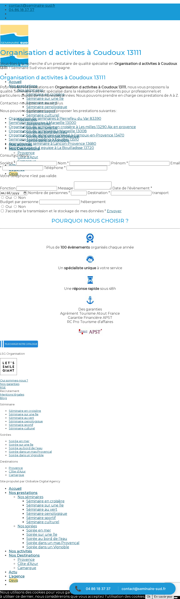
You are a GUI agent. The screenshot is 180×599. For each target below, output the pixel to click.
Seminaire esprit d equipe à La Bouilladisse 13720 (51, 148)
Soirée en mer (19, 441)
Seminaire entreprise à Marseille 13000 (42, 123)
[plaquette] (19, 346)
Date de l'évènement (132, 188)
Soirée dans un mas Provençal (30, 451)
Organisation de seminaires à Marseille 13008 (48, 131)
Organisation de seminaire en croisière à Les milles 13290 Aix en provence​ (72, 127)
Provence (26, 153)
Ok (149, 596)
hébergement (93, 202)
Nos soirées (27, 526)
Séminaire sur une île (45, 98)
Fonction (8, 188)
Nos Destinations (24, 555)
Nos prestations (23, 493)
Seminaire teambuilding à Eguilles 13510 (44, 139)
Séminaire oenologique (46, 107)
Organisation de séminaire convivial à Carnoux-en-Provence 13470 (66, 135)
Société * (7, 163)
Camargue (16, 475)
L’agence (17, 576)
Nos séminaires (30, 497)
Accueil (15, 82)
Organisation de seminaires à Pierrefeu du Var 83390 (55, 118)
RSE (3, 387)
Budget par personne (19, 202)
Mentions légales (12, 394)
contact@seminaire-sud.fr (144, 588)
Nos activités (20, 551)
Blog (3, 398)
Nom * (63, 163)
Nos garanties (9, 384)
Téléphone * (55, 168)
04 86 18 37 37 (98, 588)
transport (160, 193)
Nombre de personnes (49, 193)
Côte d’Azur (17, 471)
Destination (99, 193)
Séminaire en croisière (25, 410)
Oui (9, 198)
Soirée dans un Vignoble (26, 455)
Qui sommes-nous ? (14, 380)
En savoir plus (163, 596)
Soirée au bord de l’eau (25, 448)
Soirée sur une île (21, 444)
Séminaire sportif (21, 425)
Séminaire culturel (42, 115)
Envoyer (114, 211)
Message (66, 188)
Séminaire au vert (21, 417)
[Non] (176, 597)
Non (21, 198)
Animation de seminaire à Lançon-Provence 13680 (52, 144)
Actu (13, 165)
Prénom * (119, 163)
